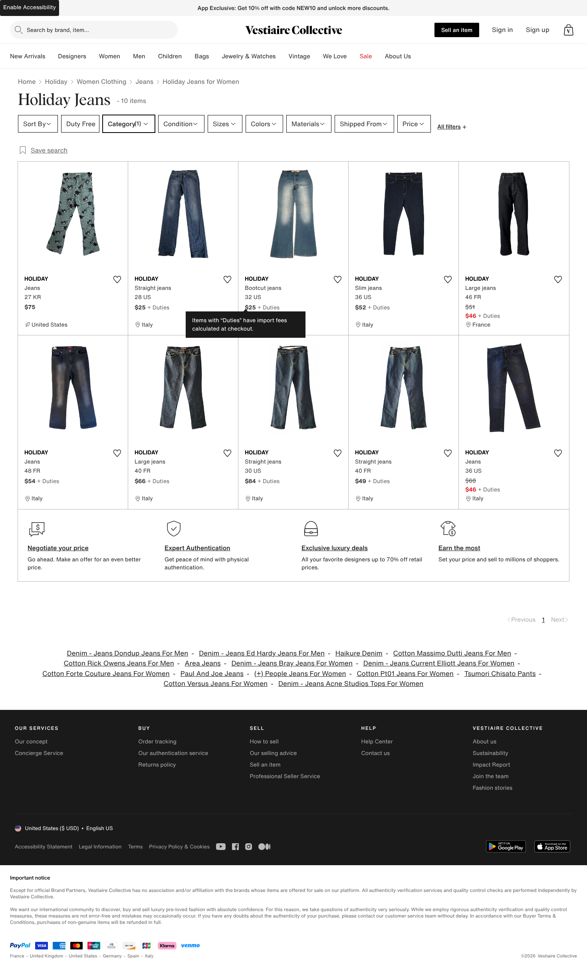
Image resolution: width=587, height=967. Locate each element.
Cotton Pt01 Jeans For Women (405, 674)
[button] (568, 30)
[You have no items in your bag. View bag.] (568, 30)
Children (170, 56)
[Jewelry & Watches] (282, 56)
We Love (335, 56)
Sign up (537, 30)
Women (109, 56)
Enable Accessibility (29, 7)
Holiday (56, 81)
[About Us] (417, 56)
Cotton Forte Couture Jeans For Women (106, 674)
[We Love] (353, 56)
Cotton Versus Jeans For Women (216, 684)
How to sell (264, 741)
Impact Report (491, 765)
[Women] (126, 56)
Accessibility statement (43, 846)
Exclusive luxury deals (334, 548)
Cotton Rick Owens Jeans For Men (118, 663)
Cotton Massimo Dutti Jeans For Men (452, 653)
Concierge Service (39, 753)
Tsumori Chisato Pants (500, 674)
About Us (398, 56)
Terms (135, 846)
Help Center (377, 741)
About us (484, 741)
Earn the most (459, 548)
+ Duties (158, 307)
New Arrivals (27, 56)
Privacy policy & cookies (179, 846)
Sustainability (490, 753)
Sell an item (456, 30)
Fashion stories (492, 788)
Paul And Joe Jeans (212, 674)
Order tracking (157, 741)
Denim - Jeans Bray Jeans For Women (292, 663)
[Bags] (215, 56)
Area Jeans (203, 663)
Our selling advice (273, 753)
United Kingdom (46, 956)
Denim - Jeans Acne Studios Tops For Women (350, 684)
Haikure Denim (359, 653)
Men (139, 56)
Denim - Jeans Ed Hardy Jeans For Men (262, 653)
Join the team (491, 776)
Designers (72, 56)
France (17, 956)
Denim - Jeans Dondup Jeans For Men (127, 653)
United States (83, 956)
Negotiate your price (58, 548)
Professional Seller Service (285, 776)
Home (27, 81)
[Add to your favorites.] (117, 279)
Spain (133, 956)
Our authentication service (173, 753)
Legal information (100, 846)
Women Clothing (102, 81)
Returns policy (157, 765)
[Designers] (92, 56)
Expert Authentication (197, 548)
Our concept (31, 741)
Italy (149, 956)
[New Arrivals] (51, 56)
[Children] (188, 56)
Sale (366, 56)
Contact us (375, 753)
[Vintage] (316, 56)
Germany (112, 956)
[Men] (152, 56)
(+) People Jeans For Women (300, 674)
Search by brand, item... (58, 30)
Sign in (502, 30)
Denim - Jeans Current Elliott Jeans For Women (438, 663)
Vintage (299, 56)
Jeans (144, 81)
